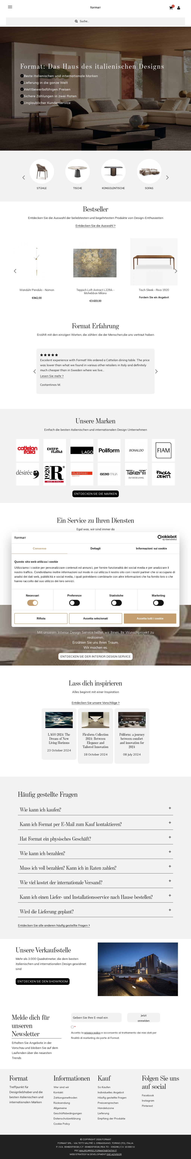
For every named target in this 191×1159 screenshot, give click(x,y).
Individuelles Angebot (111, 1092)
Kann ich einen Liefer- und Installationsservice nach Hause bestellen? (86, 897)
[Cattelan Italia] (27, 450)
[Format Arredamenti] (95, 7)
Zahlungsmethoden (65, 1097)
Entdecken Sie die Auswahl (94, 226)
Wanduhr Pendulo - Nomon (36, 290)
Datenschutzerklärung (67, 1118)
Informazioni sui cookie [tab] (151, 548)
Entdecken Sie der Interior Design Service (95, 656)
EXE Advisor (114, 1154)
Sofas (149, 188)
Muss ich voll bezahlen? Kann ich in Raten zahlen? (68, 868)
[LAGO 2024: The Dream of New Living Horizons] (59, 720)
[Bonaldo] (136, 450)
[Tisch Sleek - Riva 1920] (154, 262)
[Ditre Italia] (54, 450)
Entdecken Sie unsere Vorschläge (94, 703)
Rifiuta (41, 618)
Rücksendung (62, 1103)
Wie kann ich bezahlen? (42, 853)
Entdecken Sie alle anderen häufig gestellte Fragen (53, 925)
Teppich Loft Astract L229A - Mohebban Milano (95, 291)
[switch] (74, 603)
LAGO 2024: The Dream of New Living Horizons (59, 739)
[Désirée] (27, 474)
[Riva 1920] (54, 474)
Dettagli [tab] (95, 548)
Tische (77, 188)
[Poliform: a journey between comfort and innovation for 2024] (132, 720)
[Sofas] (149, 171)
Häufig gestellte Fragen (112, 1097)
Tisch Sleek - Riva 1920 (154, 290)
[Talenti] (136, 474)
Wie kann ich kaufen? (40, 810)
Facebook (148, 1095)
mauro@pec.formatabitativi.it (98, 1150)
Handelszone (106, 1108)
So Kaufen (104, 1087)
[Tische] (77, 171)
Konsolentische (113, 188)
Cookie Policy (62, 1123)
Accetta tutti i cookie (150, 618)
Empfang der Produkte (111, 1118)
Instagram (148, 1100)
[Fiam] (163, 450)
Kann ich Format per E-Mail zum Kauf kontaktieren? (71, 824)
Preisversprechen (108, 1103)
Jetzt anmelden (144, 1018)
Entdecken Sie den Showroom (43, 981)
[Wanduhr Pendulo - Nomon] (36, 262)
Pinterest (147, 1105)
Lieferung (103, 1113)
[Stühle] (41, 171)
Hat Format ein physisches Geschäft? (55, 839)
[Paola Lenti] (163, 474)
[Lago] (82, 450)
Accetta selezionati (95, 618)
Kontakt (58, 1092)
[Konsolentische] (113, 171)
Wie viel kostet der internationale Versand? (61, 883)
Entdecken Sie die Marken (95, 494)
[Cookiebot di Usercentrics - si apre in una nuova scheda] (160, 537)
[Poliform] (109, 450)
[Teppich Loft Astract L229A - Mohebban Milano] (95, 262)
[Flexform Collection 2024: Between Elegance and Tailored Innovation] (95, 720)
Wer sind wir (61, 1087)
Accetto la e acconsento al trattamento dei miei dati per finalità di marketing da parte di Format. (113, 1035)
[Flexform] (82, 474)
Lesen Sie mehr (50, 376)
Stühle (42, 188)
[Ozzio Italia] (109, 474)
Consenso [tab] (39, 548)
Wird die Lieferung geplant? (47, 912)
